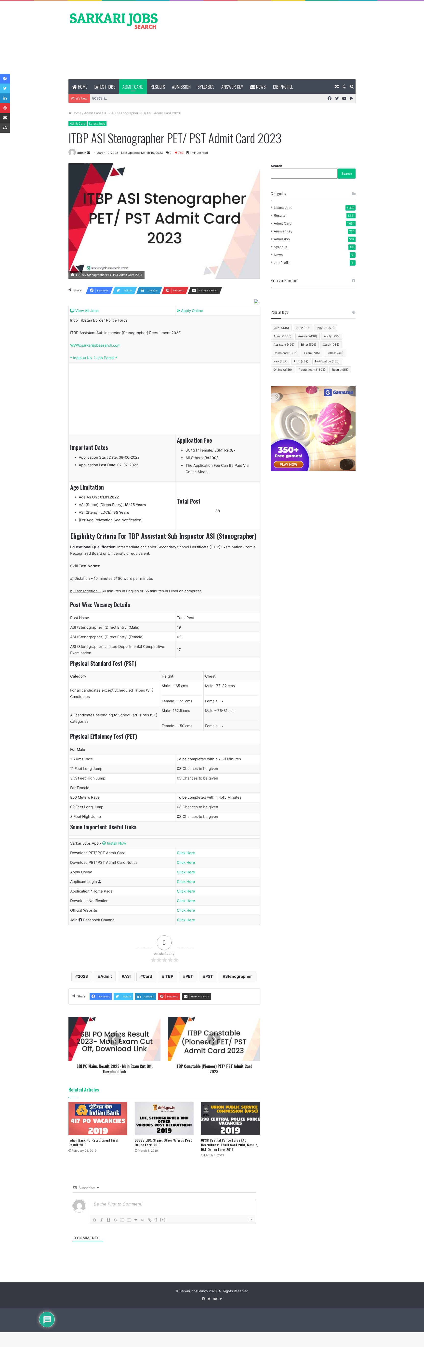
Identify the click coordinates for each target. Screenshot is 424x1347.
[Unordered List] (129, 1220)
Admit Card (133, 87)
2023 (83, 976)
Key (280, 361)
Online (283, 369)
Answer (307, 336)
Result (340, 369)
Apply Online (191, 310)
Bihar (308, 344)
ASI (127, 976)
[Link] (149, 1220)
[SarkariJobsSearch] (113, 21)
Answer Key (232, 87)
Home (82, 87)
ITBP (168, 976)
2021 (281, 328)
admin (81, 153)
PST (209, 976)
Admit (106, 976)
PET (189, 976)
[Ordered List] (122, 1220)
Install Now (116, 843)
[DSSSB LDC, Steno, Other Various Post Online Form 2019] (164, 1118)
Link (301, 361)
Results (157, 87)
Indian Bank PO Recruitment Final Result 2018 (93, 1142)
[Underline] (108, 1220)
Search (276, 166)
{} (156, 1219)
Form (335, 353)
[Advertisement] (261, 40)
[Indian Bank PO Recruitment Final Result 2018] (97, 1118)
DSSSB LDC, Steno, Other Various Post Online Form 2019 (163, 1142)
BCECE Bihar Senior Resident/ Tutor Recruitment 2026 (133, 98)
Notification (327, 361)
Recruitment (312, 369)
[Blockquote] (135, 1220)
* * (93, 357)
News (260, 87)
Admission (181, 87)
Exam (312, 353)
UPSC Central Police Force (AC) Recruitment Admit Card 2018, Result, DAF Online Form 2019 (229, 1144)
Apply (332, 336)
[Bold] (94, 1220)
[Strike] (115, 1220)
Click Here (186, 853)
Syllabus (206, 87)
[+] (163, 1219)
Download (285, 353)
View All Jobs (86, 310)
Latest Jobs (105, 87)
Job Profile (283, 87)
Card (147, 976)
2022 (303, 328)
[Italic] (101, 1220)
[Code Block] (142, 1220)
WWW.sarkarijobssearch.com (95, 345)
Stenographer (238, 976)
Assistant (284, 344)
